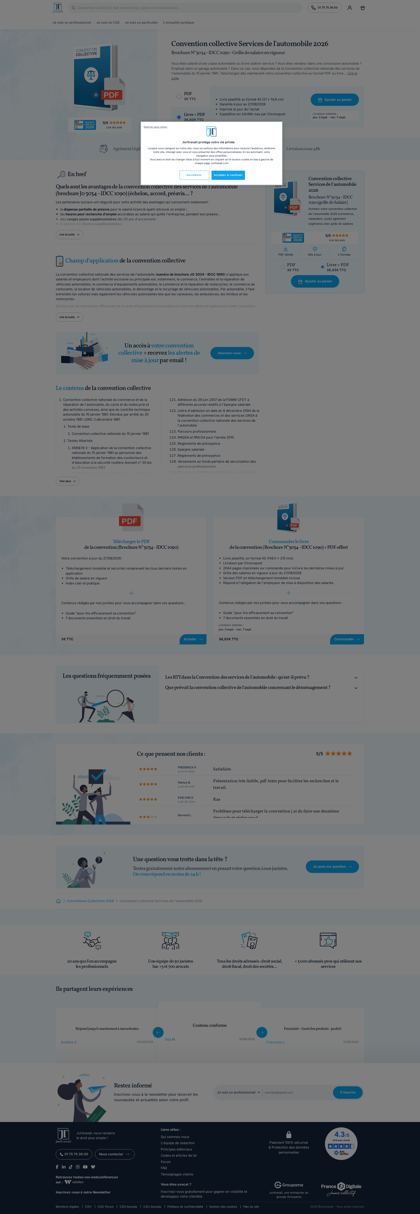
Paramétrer (194, 175)
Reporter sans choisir (155, 127)
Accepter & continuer (228, 175)
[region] (211, 153)
